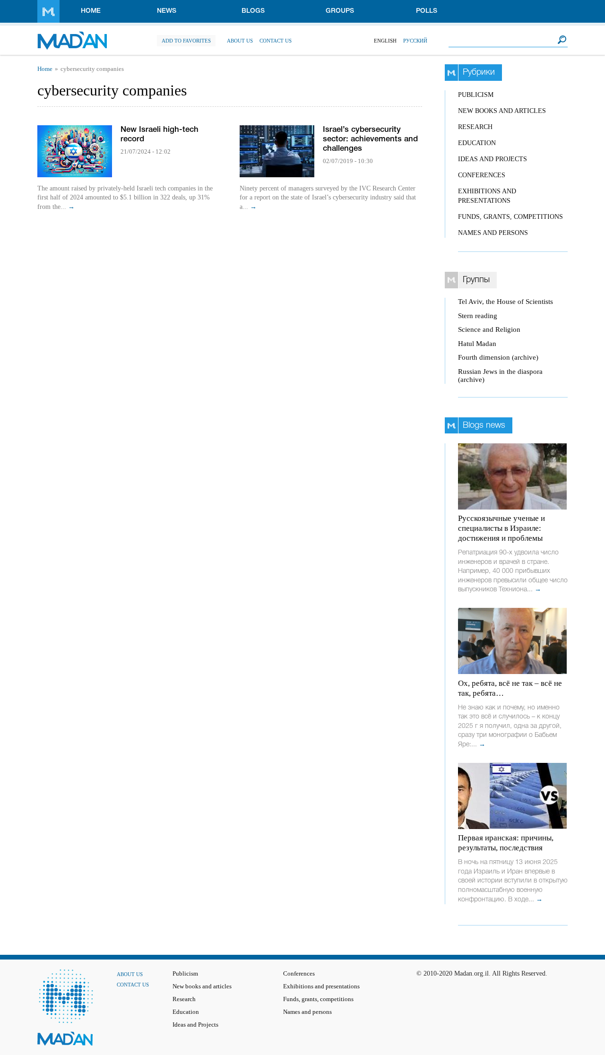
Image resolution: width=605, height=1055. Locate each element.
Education (477, 143)
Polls (426, 11)
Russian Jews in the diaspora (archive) (500, 375)
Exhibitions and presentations (321, 986)
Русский (415, 40)
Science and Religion (489, 329)
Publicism (475, 94)
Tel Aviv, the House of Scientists (505, 301)
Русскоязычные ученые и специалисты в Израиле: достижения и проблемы (501, 528)
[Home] (72, 35)
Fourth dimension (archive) (498, 357)
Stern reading (477, 316)
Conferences (481, 175)
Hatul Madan (477, 343)
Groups (340, 11)
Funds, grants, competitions (510, 216)
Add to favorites (186, 40)
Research (475, 126)
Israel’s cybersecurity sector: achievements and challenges (370, 139)
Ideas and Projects (492, 159)
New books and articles (502, 110)
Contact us (275, 40)
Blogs (253, 11)
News (166, 11)
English (385, 40)
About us (240, 40)
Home (91, 11)
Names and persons (493, 232)
